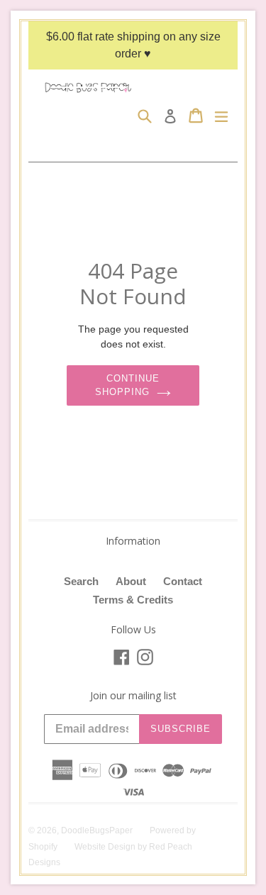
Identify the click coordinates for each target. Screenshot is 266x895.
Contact (182, 581)
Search (81, 581)
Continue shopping (127, 385)
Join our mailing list (133, 696)
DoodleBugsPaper (97, 830)
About (131, 581)
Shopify (42, 847)
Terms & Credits (133, 600)
